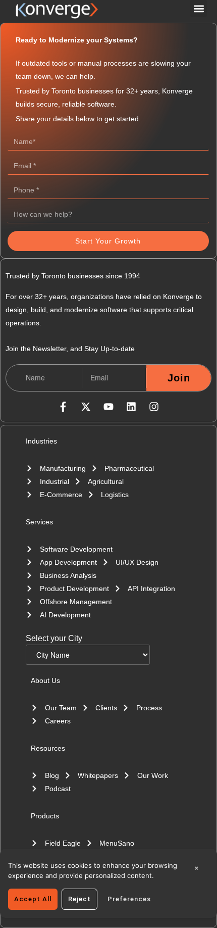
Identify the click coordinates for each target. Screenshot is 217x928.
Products (45, 816)
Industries (41, 441)
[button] (198, 8)
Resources (48, 748)
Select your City (54, 638)
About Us (45, 680)
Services (39, 522)
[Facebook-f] (63, 407)
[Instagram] (154, 407)
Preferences (129, 899)
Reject (79, 899)
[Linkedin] (131, 407)
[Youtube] (108, 407)
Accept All (32, 899)
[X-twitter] (86, 407)
